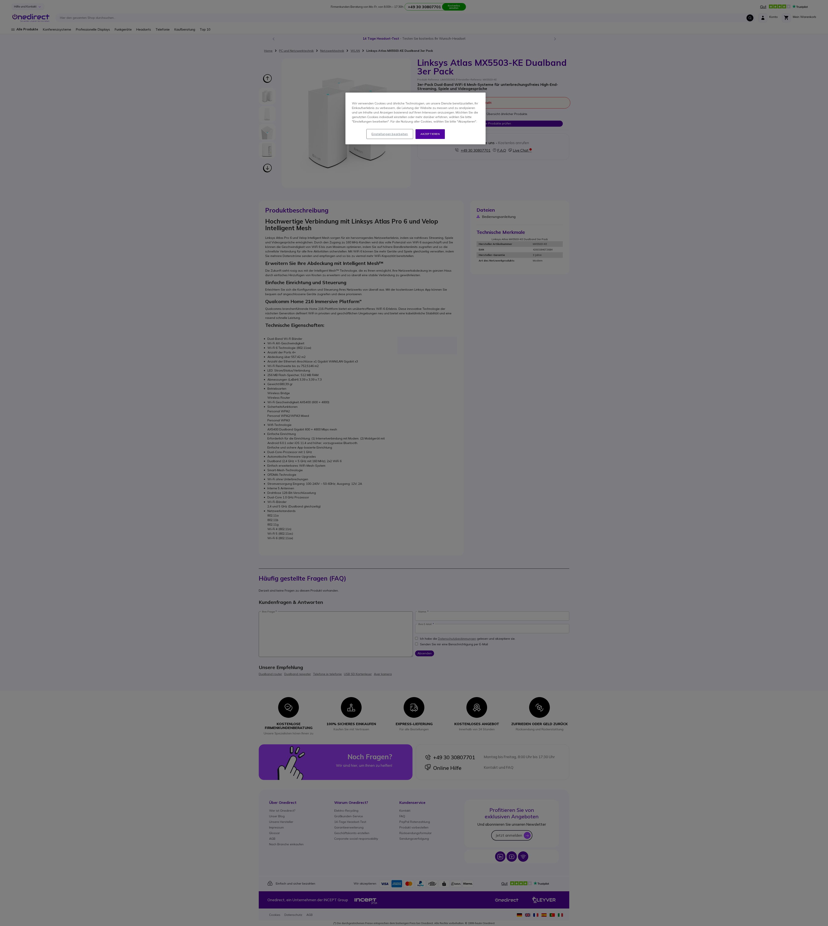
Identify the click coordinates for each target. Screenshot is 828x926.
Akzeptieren (430, 133)
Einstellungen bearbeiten (390, 134)
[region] (415, 118)
